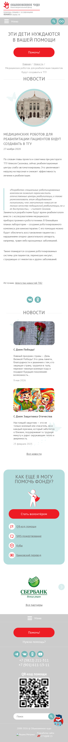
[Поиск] (54, 21)
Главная (26, 64)
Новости (38, 64)
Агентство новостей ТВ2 (28, 282)
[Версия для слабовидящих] (61, 21)
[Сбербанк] (34, 587)
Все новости (34, 454)
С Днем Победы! (23, 349)
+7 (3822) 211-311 (34, 660)
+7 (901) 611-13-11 (34, 664)
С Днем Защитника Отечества (32, 416)
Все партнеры (34, 605)
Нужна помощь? (34, 642)
